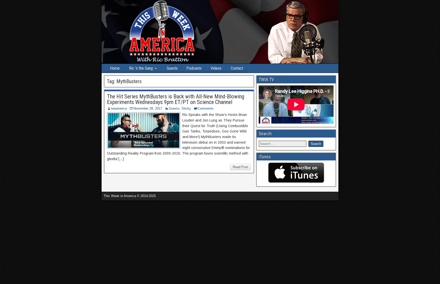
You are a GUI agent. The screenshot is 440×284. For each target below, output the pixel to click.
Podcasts (194, 68)
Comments (206, 108)
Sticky (186, 108)
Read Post (240, 167)
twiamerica (119, 108)
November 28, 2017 (147, 108)
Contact (237, 68)
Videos (216, 68)
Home (115, 68)
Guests (172, 68)
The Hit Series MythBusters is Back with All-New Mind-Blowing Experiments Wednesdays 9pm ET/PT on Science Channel (175, 99)
